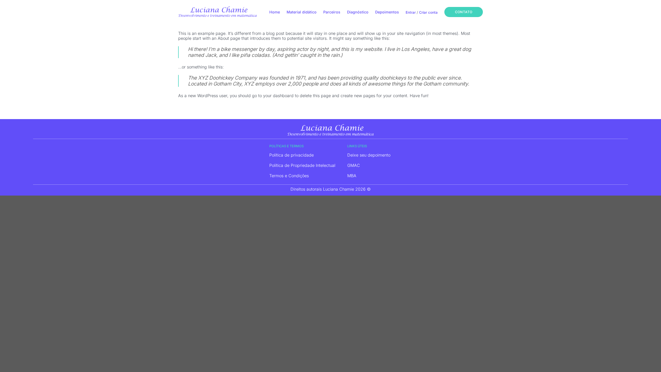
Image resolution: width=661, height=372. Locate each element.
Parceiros (331, 12)
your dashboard (278, 95)
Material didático (302, 12)
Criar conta (428, 12)
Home (274, 12)
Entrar (411, 12)
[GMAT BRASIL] (217, 11)
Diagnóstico (357, 12)
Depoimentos (387, 12)
